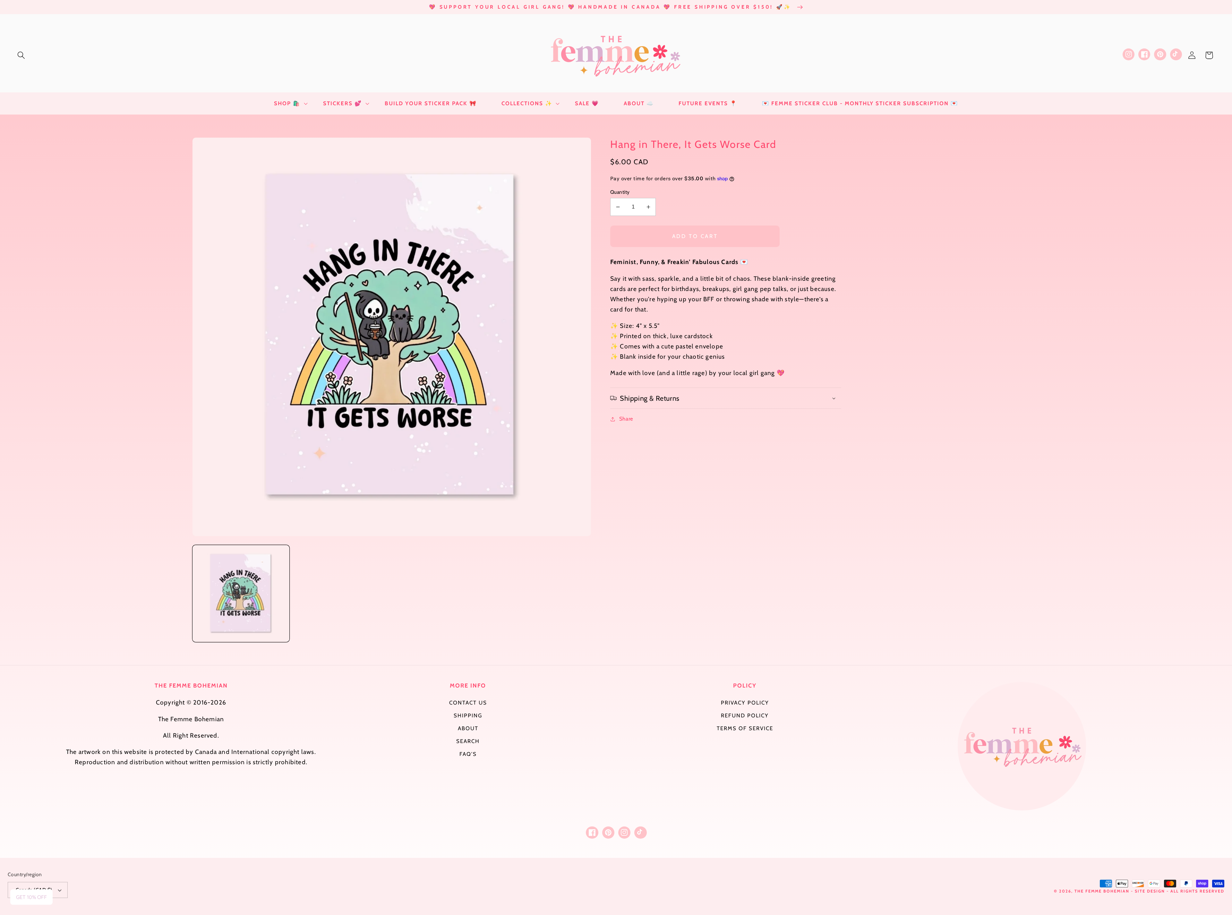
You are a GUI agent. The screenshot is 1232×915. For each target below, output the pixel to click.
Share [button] (626, 418)
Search (468, 741)
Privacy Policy (745, 702)
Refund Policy (745, 715)
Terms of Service (745, 728)
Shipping (468, 715)
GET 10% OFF (31, 897)
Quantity (620, 192)
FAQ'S (468, 754)
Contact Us (468, 702)
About (468, 728)
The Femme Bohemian (1101, 891)
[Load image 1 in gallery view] (241, 593)
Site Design (1150, 891)
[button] (21, 55)
